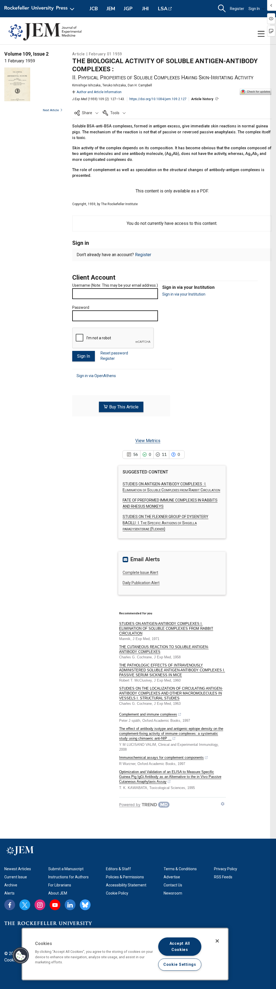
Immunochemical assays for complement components (161, 758)
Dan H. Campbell (140, 85)
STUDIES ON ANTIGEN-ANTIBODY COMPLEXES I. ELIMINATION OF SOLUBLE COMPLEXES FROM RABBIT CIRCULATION (166, 628)
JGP (128, 8)
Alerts (9, 893)
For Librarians (59, 885)
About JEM (57, 893)
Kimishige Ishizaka (86, 85)
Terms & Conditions (180, 869)
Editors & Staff (118, 869)
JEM (110, 8)
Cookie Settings (179, 964)
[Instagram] (39, 904)
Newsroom (173, 893)
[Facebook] (9, 904)
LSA (162, 8)
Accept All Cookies (180, 946)
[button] (86, 113)
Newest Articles (17, 869)
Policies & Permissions (125, 877)
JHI (145, 8)
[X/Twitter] (24, 904)
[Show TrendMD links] (222, 804)
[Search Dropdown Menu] (222, 9)
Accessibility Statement (126, 885)
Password (80, 307)
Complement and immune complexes (148, 714)
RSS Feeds (223, 877)
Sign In (254, 8)
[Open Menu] (40, 8)
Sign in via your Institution (183, 294)
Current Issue (15, 877)
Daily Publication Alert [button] (141, 583)
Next (51, 110)
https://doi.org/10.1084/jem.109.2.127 (158, 99)
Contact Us (173, 885)
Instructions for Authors (68, 877)
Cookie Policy (117, 893)
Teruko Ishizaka (114, 85)
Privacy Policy (225, 869)
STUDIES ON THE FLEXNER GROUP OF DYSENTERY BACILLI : (165, 522)
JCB (93, 8)
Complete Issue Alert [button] (140, 572)
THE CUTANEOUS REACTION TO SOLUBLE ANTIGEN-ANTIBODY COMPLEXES (164, 649)
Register (237, 8)
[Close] (217, 941)
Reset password (114, 353)
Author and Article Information (99, 92)
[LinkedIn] (70, 904)
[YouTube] (55, 904)
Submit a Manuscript (66, 869)
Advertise (172, 877)
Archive (10, 885)
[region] (125, 954)
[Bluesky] (85, 904)
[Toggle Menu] (261, 34)
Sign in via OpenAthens (96, 376)
